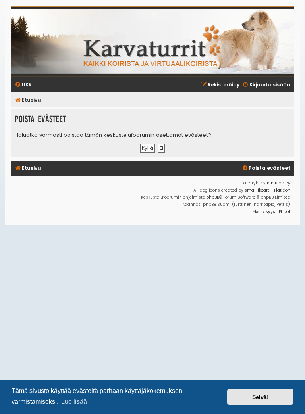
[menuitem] (265, 168)
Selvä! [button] (260, 397)
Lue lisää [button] (74, 401)
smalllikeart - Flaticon (267, 190)
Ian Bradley (278, 183)
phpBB (212, 197)
